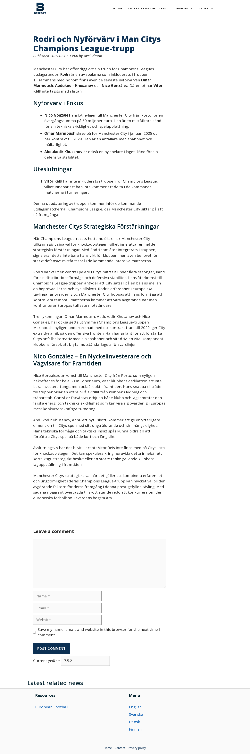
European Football (51, 706)
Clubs (204, 8)
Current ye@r (46, 660)
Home (117, 8)
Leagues (181, 8)
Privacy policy (137, 748)
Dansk (134, 721)
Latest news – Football (148, 8)
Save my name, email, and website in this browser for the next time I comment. (99, 632)
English (135, 706)
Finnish (135, 729)
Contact (120, 748)
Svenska (136, 714)
